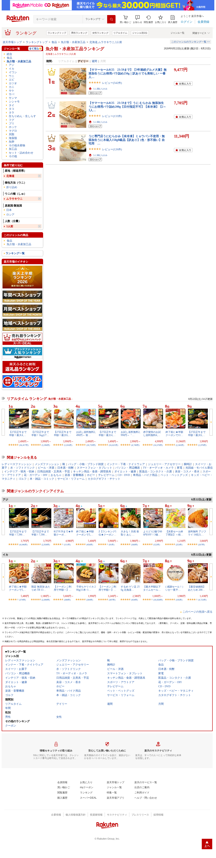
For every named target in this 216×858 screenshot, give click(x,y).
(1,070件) (202, 445)
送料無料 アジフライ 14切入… (197, 533)
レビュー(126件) (112, 149)
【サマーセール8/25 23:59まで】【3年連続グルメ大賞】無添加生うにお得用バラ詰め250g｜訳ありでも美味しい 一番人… (128, 73)
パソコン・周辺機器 (127, 467)
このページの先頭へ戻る (197, 611)
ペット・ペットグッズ (174, 475)
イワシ (13, 72)
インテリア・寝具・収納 (19, 471)
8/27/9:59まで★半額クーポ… (63, 533)
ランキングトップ (57, 33)
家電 (179, 467)
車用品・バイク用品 (145, 475)
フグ (11, 119)
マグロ (13, 130)
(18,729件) (91, 445)
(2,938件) (46, 544)
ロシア (10, 214)
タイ (11, 105)
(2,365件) (180, 445)
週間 (94, 61)
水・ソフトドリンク (22, 467)
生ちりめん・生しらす (22, 116)
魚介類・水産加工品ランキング (75, 48)
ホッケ (13, 127)
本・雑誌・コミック (42, 478)
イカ (11, 68)
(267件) (201, 544)
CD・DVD (124, 475)
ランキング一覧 (15, 253)
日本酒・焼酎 (65, 467)
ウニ (11, 76)
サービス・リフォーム (71, 478)
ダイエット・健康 (125, 471)
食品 (54, 42)
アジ (11, 64)
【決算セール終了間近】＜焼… (174, 533)
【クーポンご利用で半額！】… (62, 588)
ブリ (11, 123)
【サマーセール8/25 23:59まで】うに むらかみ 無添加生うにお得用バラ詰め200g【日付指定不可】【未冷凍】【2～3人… (127, 106)
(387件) (112, 600)
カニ (11, 86)
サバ (11, 94)
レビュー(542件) (112, 82)
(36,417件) (23, 445)
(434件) (134, 600)
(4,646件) (23, 544)
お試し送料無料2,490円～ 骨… (86, 433)
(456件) (89, 544)
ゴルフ (22, 478)
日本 (9, 210)
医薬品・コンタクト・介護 (155, 471)
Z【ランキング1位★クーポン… (107, 533)
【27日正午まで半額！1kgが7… (40, 433)
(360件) (134, 544)
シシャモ (14, 101)
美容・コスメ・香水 (187, 471)
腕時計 (188, 464)
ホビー (91, 475)
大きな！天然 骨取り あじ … (130, 533)
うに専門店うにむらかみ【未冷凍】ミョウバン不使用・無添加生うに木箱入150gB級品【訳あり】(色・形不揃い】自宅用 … (127, 139)
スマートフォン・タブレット (94, 467)
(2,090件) (46, 600)
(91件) (111, 544)
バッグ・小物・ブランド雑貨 (86, 464)
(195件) (179, 600)
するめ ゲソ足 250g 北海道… (130, 588)
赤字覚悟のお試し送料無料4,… (152, 433)
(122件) (156, 544)
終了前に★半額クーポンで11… (174, 433)
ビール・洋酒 (46, 467)
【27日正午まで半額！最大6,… (62, 433)
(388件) (67, 600)
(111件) (67, 544)
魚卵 (11, 141)
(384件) (89, 600)
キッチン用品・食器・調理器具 (92, 471)
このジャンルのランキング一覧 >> (190, 41)
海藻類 (13, 138)
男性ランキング (79, 33)
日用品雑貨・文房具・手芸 (53, 471)
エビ (11, 79)
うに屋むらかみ (100, 89)
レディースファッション (17, 464)
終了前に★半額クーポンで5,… (85, 533)
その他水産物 (17, 145)
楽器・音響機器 (74, 475)
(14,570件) (158, 445)
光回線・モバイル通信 (199, 467)
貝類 (11, 134)
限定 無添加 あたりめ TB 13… (40, 588)
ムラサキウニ (14, 198)
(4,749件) (135, 445)
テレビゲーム (106, 475)
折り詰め (11, 187)
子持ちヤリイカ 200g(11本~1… (86, 588)
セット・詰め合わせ (21, 152)
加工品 (13, 148)
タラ (11, 112)
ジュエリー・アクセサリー (164, 464)
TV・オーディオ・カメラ (158, 467)
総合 (9, 54)
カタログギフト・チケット (104, 478)
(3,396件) (46, 445)
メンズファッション (47, 464)
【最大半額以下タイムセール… (152, 588)
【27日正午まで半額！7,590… (18, 533)
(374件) (22, 600)
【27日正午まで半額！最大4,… (18, 433)
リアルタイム (120, 33)
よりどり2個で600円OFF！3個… (152, 533)
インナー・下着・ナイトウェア (126, 464)
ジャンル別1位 (139, 33)
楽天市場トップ (12, 42)
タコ (11, 108)
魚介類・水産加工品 (73, 42)
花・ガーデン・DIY (36, 475)
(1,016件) (68, 445)
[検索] (111, 19)
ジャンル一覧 (177, 33)
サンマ (13, 97)
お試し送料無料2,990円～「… (130, 433)
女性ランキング (100, 33)
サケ (11, 90)
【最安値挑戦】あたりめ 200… (197, 588)
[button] (137, 19)
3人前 (9, 226)
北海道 (10, 175)
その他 (13, 156)
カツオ (13, 83)
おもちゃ (56, 475)
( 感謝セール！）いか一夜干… (175, 588)
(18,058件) (158, 600)
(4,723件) (202, 600)
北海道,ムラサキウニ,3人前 (105, 42)
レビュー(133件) (112, 116)
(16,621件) (113, 445)
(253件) (179, 544)
